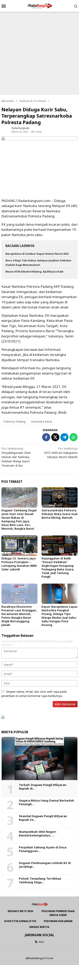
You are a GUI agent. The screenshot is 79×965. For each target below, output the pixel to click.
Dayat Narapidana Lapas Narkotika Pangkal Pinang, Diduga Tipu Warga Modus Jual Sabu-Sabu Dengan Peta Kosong (60, 616)
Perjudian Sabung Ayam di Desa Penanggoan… (42, 849)
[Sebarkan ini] (46, 437)
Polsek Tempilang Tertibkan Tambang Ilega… (40, 880)
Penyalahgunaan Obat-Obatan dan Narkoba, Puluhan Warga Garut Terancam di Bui (16, 457)
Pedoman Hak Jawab (58, 921)
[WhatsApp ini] (73, 437)
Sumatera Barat (41, 421)
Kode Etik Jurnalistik (20, 921)
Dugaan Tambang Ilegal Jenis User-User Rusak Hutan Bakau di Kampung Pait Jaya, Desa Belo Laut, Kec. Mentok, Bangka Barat (18, 519)
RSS (41, 942)
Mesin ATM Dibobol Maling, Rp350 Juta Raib (34, 271)
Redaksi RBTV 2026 (20, 911)
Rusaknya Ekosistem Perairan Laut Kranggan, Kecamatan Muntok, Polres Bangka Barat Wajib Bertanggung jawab (19, 616)
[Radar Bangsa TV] (39, 6)
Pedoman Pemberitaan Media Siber (58, 913)
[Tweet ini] (55, 437)
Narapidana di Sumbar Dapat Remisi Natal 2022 (37, 253)
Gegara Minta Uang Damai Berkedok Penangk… (46, 802)
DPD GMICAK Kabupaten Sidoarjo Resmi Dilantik (61, 453)
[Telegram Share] (64, 437)
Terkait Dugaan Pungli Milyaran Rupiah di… (42, 786)
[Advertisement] (39, 53)
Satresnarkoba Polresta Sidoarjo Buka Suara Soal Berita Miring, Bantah (59, 514)
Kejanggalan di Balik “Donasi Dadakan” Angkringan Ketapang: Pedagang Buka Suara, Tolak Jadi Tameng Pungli (58, 567)
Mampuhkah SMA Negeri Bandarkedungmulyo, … (37, 833)
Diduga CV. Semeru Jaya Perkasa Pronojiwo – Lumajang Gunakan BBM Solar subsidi (19, 563)
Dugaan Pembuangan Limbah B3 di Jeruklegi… (45, 864)
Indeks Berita (39, 927)
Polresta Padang (15, 421)
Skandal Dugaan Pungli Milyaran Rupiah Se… (43, 817)
